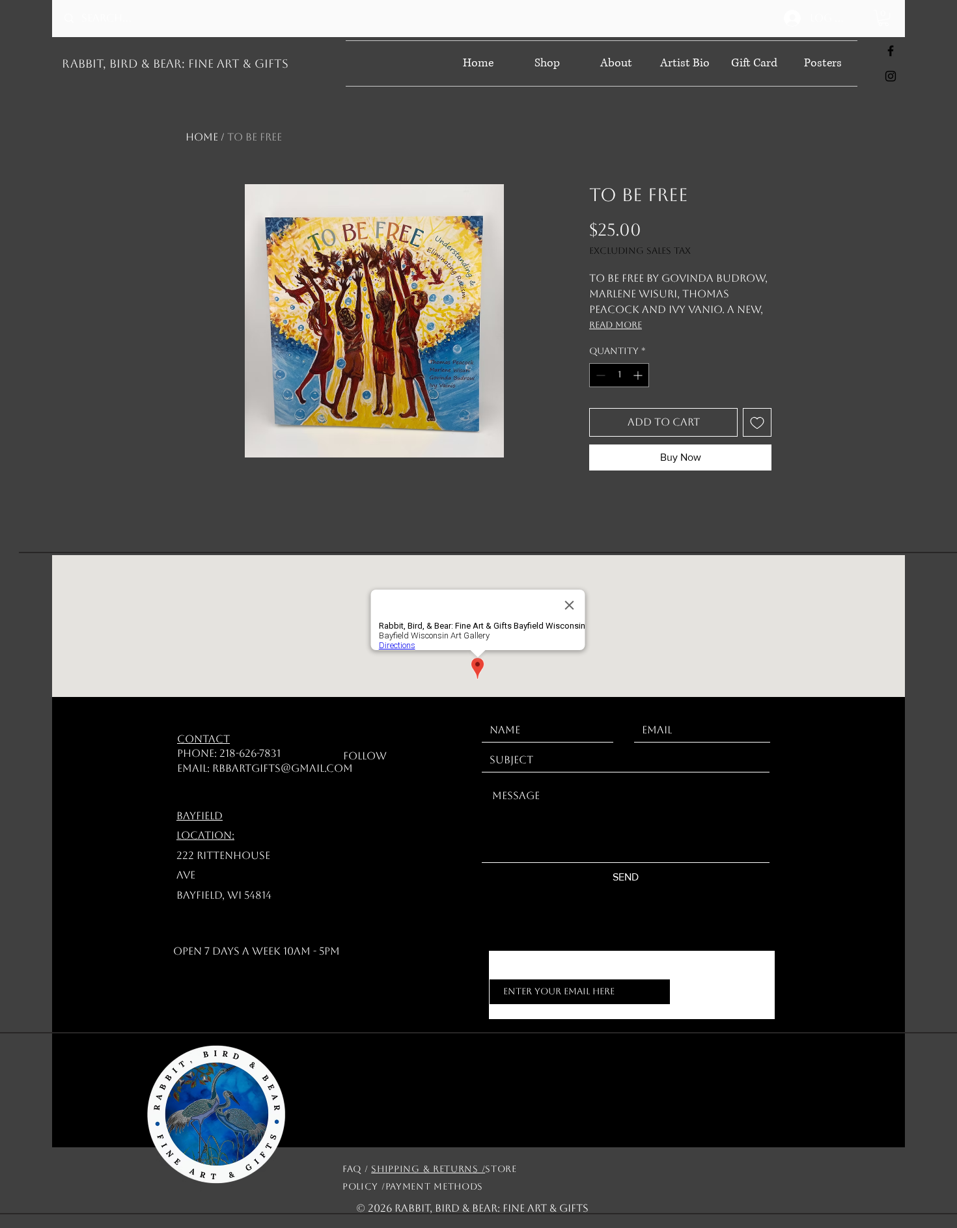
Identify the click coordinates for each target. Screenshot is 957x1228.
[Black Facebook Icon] (890, 51)
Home (202, 137)
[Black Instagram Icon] (890, 76)
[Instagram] (416, 757)
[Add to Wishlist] (757, 422)
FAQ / (356, 1169)
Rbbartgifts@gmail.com (282, 768)
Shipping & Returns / (428, 1169)
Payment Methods (434, 1186)
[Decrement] (599, 375)
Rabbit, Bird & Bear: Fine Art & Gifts (175, 63)
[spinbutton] (619, 375)
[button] (883, 18)
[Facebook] (396, 757)
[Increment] (639, 375)
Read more (615, 325)
